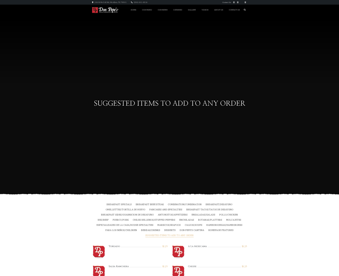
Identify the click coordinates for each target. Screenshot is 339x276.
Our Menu (147, 10)
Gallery (192, 10)
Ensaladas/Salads (203, 215)
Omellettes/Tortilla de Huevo (125, 209)
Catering (177, 10)
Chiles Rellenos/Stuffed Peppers (154, 220)
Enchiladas (186, 220)
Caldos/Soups (193, 225)
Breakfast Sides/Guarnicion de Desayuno (127, 215)
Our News (163, 10)
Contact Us (226, 2)
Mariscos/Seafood (169, 225)
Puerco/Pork (121, 220)
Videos (205, 10)
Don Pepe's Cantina (192, 230)
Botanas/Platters (210, 220)
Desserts (170, 230)
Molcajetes (233, 220)
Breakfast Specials (119, 204)
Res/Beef (103, 220)
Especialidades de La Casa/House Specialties (125, 225)
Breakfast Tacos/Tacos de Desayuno (209, 209)
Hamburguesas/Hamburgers (224, 225)
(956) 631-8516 (140, 2)
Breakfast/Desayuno (219, 204)
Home (133, 10)
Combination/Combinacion (185, 204)
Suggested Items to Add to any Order (169, 235)
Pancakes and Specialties (165, 209)
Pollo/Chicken (228, 215)
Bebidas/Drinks (150, 230)
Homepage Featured (221, 230)
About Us (218, 10)
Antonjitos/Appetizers (173, 215)
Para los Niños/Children (121, 230)
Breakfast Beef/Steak (150, 204)
